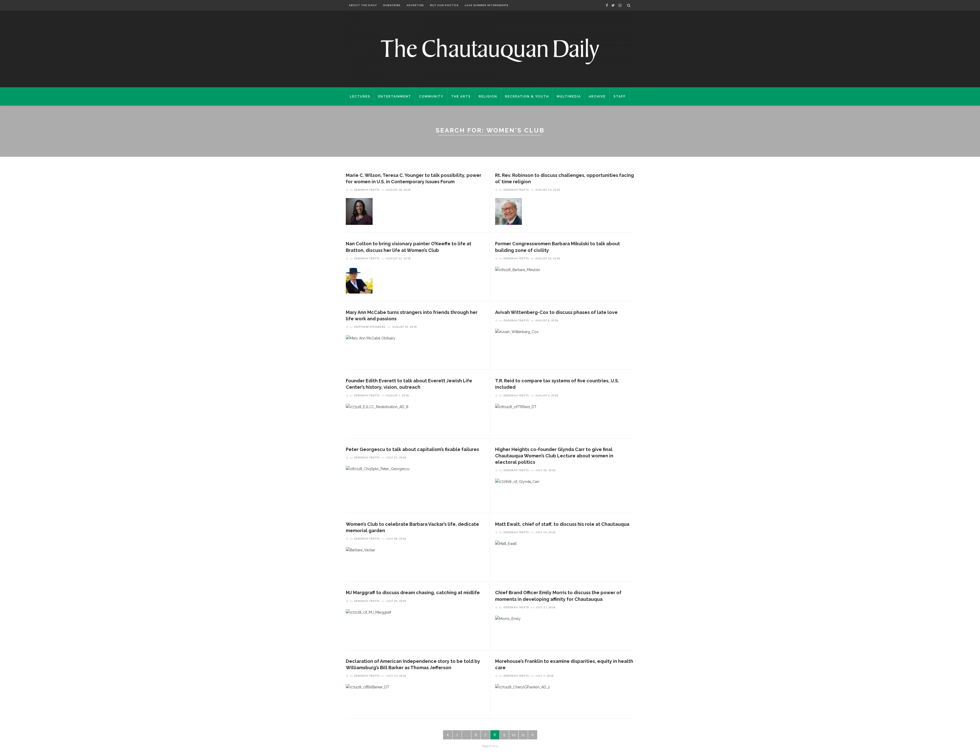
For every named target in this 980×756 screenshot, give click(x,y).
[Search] (628, 5)
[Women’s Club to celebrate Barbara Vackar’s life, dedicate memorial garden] (360, 560)
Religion (488, 96)
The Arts (461, 96)
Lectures (360, 96)
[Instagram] (620, 5)
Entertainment (394, 96)
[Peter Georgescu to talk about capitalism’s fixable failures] (377, 479)
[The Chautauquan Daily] (490, 51)
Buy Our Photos (444, 5)
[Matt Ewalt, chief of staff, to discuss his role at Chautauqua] (506, 554)
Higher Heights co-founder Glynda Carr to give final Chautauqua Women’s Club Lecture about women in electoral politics (554, 456)
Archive (597, 96)
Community (431, 96)
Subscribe (391, 5)
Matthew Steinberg (370, 326)
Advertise (415, 5)
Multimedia (569, 96)
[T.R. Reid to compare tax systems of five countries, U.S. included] (515, 417)
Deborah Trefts (366, 189)
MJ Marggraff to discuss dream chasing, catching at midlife (413, 592)
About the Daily (363, 5)
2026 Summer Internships (486, 5)
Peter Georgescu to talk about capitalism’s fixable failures (412, 449)
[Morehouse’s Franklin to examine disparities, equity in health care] (522, 697)
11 (523, 735)
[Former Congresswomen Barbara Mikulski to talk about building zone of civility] (517, 280)
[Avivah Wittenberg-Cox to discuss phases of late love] (516, 342)
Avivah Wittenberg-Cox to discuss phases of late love (556, 312)
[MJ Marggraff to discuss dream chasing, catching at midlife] (368, 622)
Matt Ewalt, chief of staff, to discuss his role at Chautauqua (562, 524)
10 (514, 735)
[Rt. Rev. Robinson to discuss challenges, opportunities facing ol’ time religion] (508, 211)
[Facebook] (607, 5)
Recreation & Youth (527, 96)
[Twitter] (613, 5)
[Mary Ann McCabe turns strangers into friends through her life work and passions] (370, 348)
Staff (620, 96)
